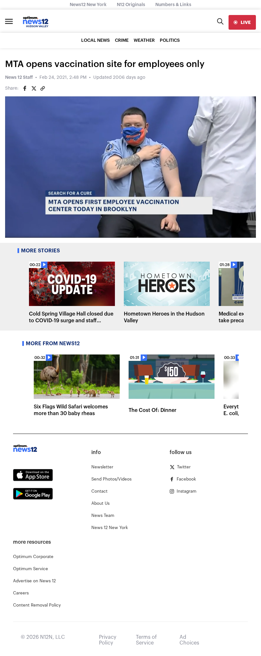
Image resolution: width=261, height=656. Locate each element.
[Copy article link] (42, 88)
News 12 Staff (19, 77)
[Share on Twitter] (33, 88)
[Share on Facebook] (24, 88)
